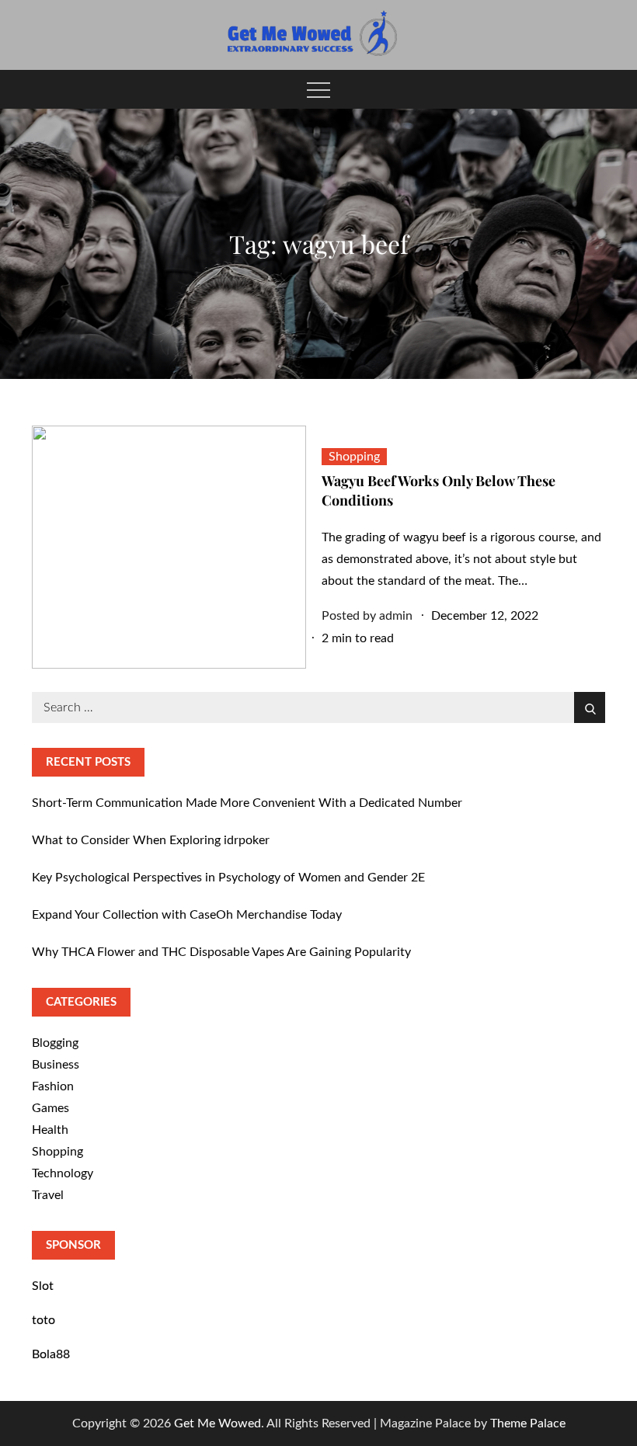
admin (395, 616)
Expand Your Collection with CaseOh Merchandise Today (187, 915)
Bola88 (51, 1354)
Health (50, 1130)
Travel (48, 1195)
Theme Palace (528, 1423)
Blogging (55, 1043)
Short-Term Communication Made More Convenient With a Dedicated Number (247, 803)
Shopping (354, 456)
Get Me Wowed (217, 1423)
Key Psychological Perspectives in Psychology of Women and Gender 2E (228, 877)
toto (43, 1320)
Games (50, 1108)
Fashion (53, 1086)
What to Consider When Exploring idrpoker (151, 840)
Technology (62, 1173)
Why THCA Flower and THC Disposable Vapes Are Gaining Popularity (221, 952)
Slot (43, 1286)
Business (55, 1064)
